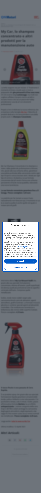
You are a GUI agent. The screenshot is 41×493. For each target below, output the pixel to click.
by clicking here (23, 247)
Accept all (20, 261)
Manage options (20, 267)
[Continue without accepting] (20, 228)
